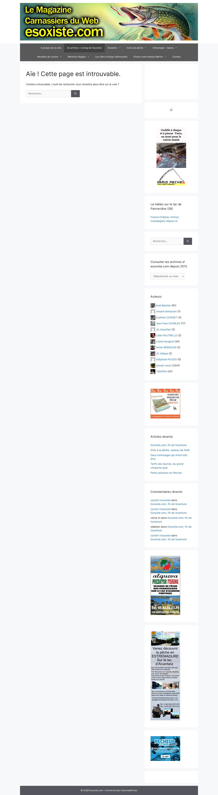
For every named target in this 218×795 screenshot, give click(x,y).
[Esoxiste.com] (109, 21)
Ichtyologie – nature (163, 47)
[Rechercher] (75, 93)
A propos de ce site (51, 47)
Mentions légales (77, 56)
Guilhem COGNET (166, 317)
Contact (176, 56)
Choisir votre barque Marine (148, 56)
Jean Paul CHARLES (168, 323)
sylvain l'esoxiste (161, 500)
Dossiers (112, 47)
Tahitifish (161, 371)
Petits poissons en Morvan (166, 472)
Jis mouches (163, 329)
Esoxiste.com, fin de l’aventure (169, 445)
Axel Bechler (163, 305)
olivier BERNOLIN (166, 347)
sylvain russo (163, 365)
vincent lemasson (166, 311)
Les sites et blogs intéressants (111, 56)
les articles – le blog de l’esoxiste (84, 47)
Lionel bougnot (165, 341)
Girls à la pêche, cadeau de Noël (170, 450)
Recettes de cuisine (47, 56)
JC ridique (162, 353)
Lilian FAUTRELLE (166, 335)
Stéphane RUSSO (166, 359)
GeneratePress (129, 790)
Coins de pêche (135, 47)
